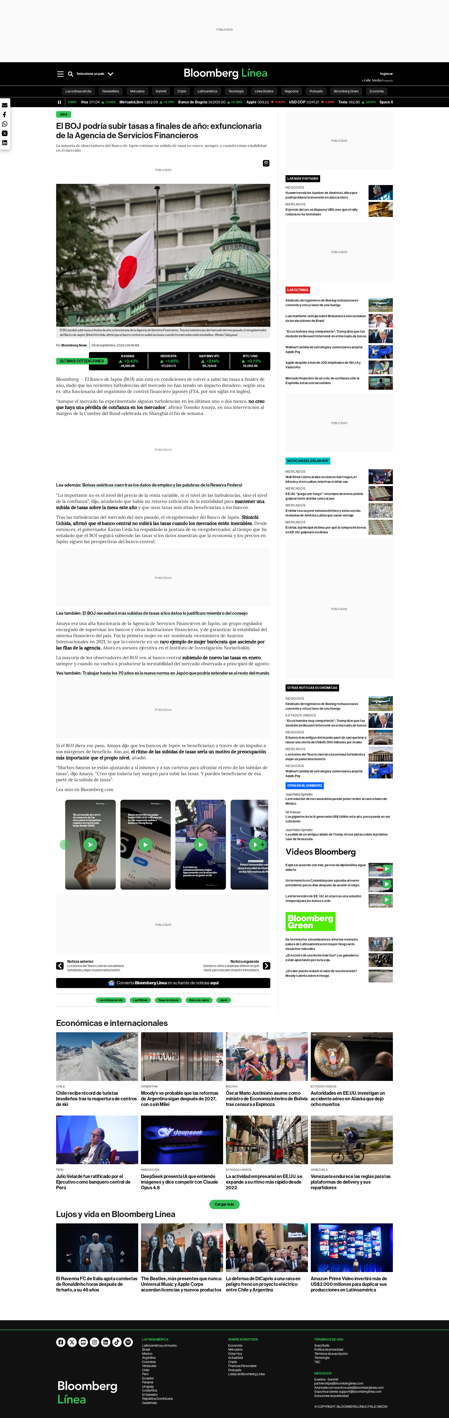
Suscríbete (321, 1345)
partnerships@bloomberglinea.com (338, 1383)
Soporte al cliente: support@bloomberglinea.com (347, 1391)
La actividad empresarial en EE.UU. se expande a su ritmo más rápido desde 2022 (264, 1182)
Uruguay (148, 1386)
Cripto (232, 1362)
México (147, 1354)
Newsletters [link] (110, 91)
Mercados (235, 1349)
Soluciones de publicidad (331, 1396)
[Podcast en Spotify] (128, 1342)
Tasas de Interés (168, 1000)
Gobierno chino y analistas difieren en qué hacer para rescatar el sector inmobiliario (231, 968)
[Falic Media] (365, 80)
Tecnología (322, 1358)
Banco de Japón (199, 1000)
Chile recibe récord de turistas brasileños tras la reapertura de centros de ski (96, 1098)
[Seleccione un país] (110, 74)
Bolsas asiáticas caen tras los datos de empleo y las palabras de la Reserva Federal (162, 485)
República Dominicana (157, 1398)
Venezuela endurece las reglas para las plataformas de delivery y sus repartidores (351, 1182)
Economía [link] (377, 91)
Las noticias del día (111, 1000)
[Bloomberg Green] (339, 921)
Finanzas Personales (242, 1366)
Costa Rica (149, 1390)
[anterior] (60, 966)
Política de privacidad (328, 1349)
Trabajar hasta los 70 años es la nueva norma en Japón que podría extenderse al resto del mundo (176, 673)
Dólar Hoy (235, 1354)
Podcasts (234, 1370)
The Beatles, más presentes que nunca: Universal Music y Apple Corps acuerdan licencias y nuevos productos (181, 1284)
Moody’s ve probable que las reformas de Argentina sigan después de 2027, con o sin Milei (180, 1098)
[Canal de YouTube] (83, 1342)
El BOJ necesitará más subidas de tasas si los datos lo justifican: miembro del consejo (165, 613)
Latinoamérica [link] (207, 91)
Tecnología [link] (236, 91)
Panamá (147, 1382)
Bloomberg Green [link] (346, 91)
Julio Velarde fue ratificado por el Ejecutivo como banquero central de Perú (93, 1182)
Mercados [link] (137, 91)
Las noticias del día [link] (78, 91)
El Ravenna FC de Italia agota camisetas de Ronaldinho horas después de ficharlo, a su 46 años (97, 1284)
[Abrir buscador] (70, 74)
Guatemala (149, 1403)
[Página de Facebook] (60, 1342)
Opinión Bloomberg (304, 786)
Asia (63, 114)
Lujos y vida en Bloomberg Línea (115, 1214)
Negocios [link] (291, 91)
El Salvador (150, 1394)
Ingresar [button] (386, 74)
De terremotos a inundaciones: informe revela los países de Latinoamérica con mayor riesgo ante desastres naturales (322, 944)
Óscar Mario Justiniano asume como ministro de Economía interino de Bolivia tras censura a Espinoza (267, 1098)
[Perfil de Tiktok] (117, 1342)
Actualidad (235, 1358)
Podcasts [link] (316, 91)
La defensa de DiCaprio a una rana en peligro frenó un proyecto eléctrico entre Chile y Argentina (263, 1284)
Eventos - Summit (326, 1379)
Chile (145, 1370)
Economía (235, 1345)
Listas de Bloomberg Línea (246, 1374)
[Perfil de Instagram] (94, 1342)
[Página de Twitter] (72, 1342)
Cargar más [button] (224, 1204)
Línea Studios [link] (264, 91)
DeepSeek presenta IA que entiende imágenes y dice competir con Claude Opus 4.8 (179, 1182)
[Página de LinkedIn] (105, 1342)
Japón (224, 1000)
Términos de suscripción (331, 1354)
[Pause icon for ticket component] (59, 102)
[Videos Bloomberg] (339, 852)
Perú (145, 1374)
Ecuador (148, 1378)
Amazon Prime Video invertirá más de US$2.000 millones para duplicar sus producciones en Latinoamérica (349, 1284)
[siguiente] (266, 966)
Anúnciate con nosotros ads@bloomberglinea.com (349, 1387)
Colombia (149, 1362)
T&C (317, 1362)
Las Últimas (140, 1000)
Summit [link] (161, 91)
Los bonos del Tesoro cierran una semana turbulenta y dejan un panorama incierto (95, 968)
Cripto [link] (181, 91)
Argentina (149, 1358)
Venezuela (149, 1366)
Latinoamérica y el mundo (159, 1345)
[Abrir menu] (60, 74)
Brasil (146, 1349)
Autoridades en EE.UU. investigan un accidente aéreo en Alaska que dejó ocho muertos (348, 1098)
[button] (266, 163)
